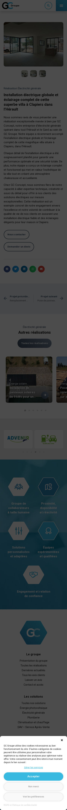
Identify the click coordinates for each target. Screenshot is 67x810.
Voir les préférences (33, 796)
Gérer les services (33, 767)
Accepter (33, 776)
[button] (61, 740)
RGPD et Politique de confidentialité (20, 805)
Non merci (33, 786)
